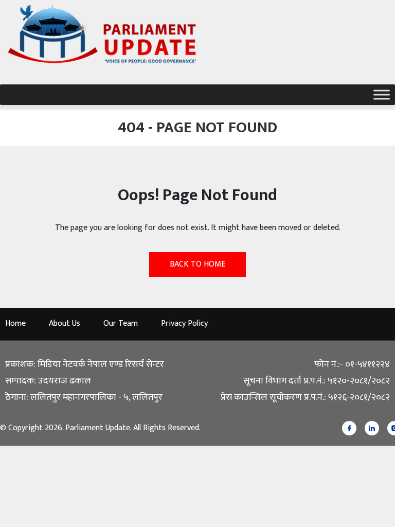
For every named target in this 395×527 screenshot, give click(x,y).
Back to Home (197, 264)
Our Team (120, 323)
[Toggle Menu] (381, 94)
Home (15, 323)
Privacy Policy (184, 323)
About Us (64, 323)
